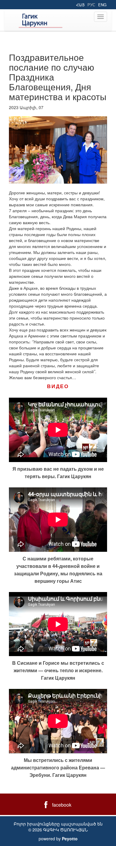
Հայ (80, 4)
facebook (61, 804)
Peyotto (70, 839)
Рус (91, 4)
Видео (58, 386)
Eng (102, 4)
